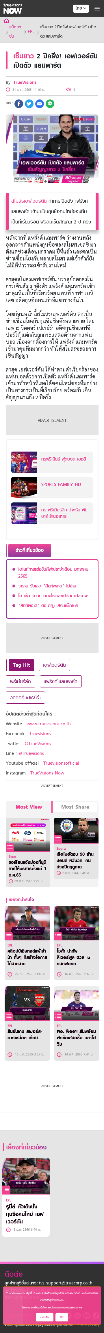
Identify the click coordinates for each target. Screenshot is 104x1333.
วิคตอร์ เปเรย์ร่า (25, 697)
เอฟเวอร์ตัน (54, 665)
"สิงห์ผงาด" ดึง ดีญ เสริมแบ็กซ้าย (48, 605)
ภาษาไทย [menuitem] (75, 20)
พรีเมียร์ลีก (20, 681)
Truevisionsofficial (61, 763)
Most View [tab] (29, 807)
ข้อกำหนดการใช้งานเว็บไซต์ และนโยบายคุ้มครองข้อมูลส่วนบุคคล (52, 1308)
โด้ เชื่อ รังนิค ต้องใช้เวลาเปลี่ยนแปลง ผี (53, 595)
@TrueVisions (38, 743)
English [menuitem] (77, 29)
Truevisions (40, 733)
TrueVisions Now (47, 773)
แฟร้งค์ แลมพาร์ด (60, 681)
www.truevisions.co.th (49, 723)
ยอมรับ (44, 1317)
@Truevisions (31, 753)
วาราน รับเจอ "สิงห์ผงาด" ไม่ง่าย (47, 586)
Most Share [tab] (75, 807)
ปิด (62, 1317)
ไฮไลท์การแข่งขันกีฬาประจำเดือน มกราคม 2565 (53, 573)
